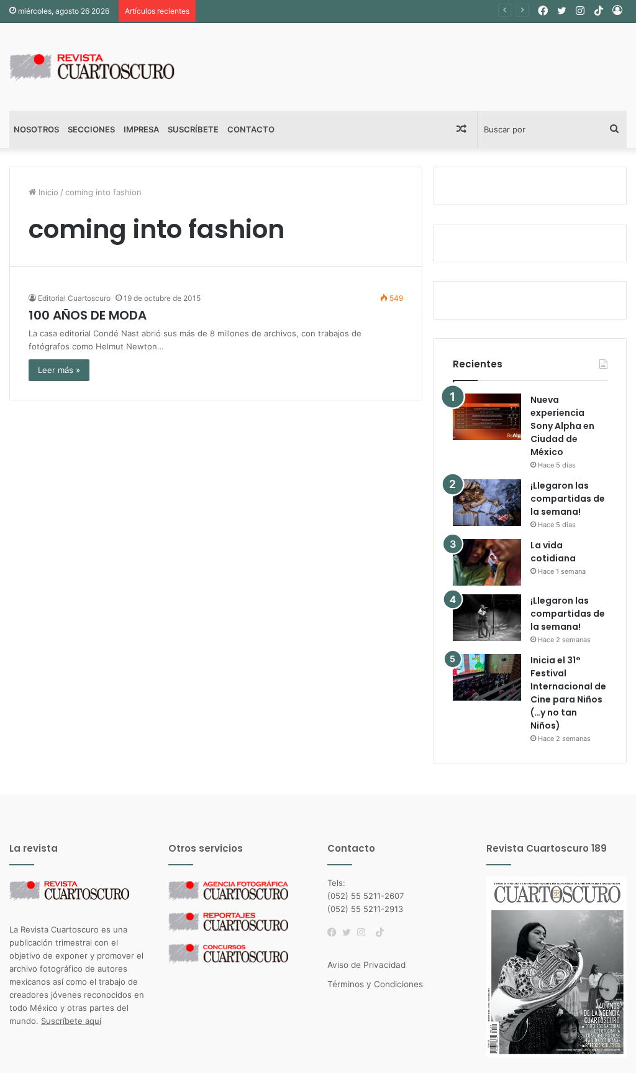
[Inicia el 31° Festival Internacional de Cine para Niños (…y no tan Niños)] (487, 677)
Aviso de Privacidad (366, 965)
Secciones (91, 129)
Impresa (141, 129)
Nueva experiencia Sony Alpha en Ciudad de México (562, 426)
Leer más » (59, 370)
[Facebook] (334, 932)
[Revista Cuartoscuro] (105, 67)
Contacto (251, 129)
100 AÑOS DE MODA (88, 315)
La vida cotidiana (553, 551)
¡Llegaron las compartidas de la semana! (567, 498)
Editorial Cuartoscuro (74, 298)
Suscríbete (193, 129)
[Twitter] (349, 932)
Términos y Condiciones (375, 984)
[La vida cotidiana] (487, 562)
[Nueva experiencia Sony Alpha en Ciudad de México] (487, 417)
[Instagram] (364, 932)
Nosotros (36, 129)
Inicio (47, 192)
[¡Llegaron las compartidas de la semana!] (487, 502)
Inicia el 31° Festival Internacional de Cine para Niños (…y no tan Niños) (568, 693)
